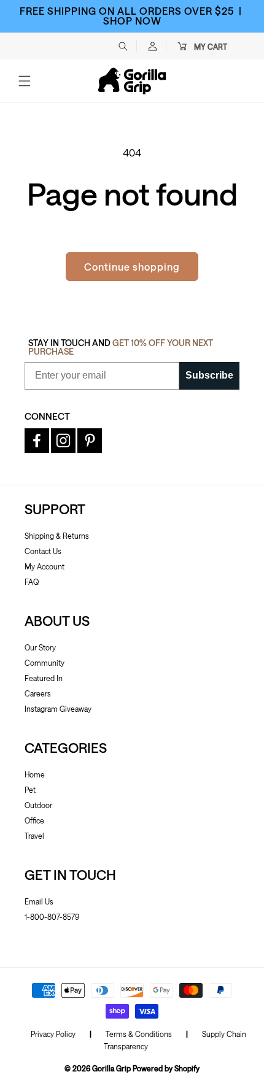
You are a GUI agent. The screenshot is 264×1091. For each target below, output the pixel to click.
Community (44, 662)
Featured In (44, 678)
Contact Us (43, 551)
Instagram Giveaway (58, 708)
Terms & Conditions (139, 1034)
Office (34, 820)
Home (35, 774)
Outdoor (38, 805)
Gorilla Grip (111, 1068)
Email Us (39, 901)
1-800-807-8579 (52, 916)
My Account (44, 566)
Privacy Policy (53, 1034)
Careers (38, 693)
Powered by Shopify (166, 1068)
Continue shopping (132, 266)
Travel (34, 835)
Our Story (40, 647)
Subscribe (209, 375)
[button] (122, 46)
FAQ (32, 581)
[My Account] (152, 46)
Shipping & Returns (57, 535)
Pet (30, 789)
